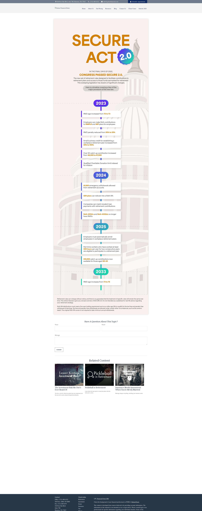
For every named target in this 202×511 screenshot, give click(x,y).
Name (56, 324)
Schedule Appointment (138, 2)
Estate (80, 504)
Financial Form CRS (103, 499)
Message (57, 335)
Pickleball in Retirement (95, 388)
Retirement (81, 499)
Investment (81, 502)
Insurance (81, 506)
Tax (79, 508)
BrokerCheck (135, 502)
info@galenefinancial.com (110, 2)
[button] (83, 8)
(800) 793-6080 (65, 501)
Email (103, 324)
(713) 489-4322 (94, 2)
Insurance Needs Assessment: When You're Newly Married (128, 389)
